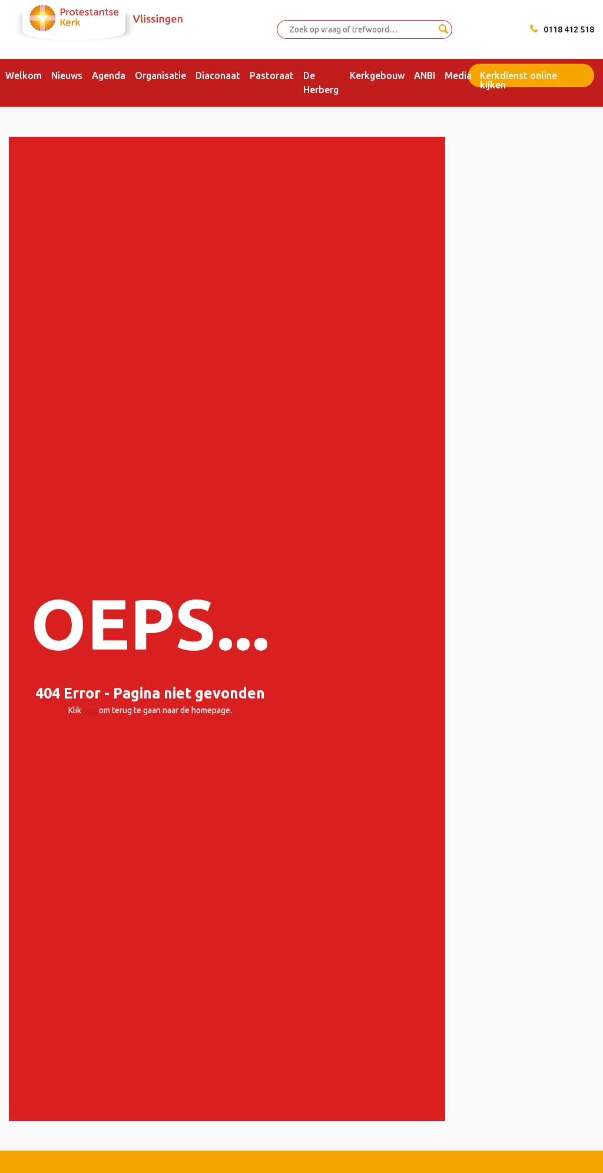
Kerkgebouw (377, 75)
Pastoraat (272, 75)
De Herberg (321, 82)
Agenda (108, 75)
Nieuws (66, 75)
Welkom (23, 75)
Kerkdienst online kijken (518, 78)
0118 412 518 (569, 29)
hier (90, 710)
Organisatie (160, 75)
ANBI (424, 75)
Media (458, 75)
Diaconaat (218, 75)
